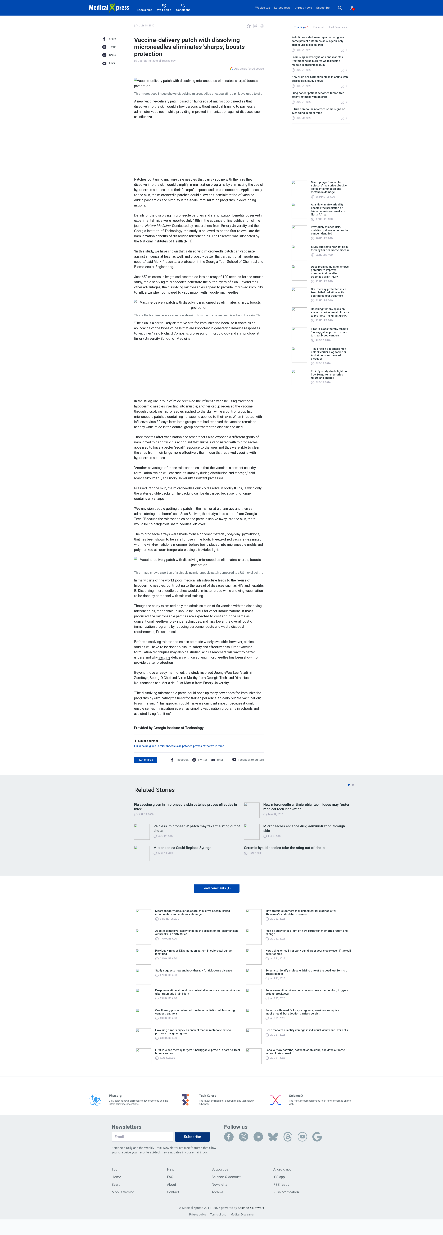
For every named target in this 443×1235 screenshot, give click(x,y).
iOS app (279, 1177)
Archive (217, 1192)
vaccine (164, 657)
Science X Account (226, 1177)
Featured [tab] (318, 27)
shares (145, 759)
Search (117, 1184)
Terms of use (218, 1214)
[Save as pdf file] (255, 26)
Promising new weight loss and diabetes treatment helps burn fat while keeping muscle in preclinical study (317, 61)
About (171, 1184)
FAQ (170, 1177)
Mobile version (123, 1192)
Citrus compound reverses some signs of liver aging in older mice (318, 111)
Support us (220, 1169)
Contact (173, 1192)
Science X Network (251, 1208)
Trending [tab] (299, 27)
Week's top (262, 7)
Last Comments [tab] (338, 27)
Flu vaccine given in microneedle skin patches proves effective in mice (179, 746)
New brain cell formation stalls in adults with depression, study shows (320, 78)
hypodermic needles (149, 190)
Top (114, 1169)
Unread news (303, 7)
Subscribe (323, 7)
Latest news (282, 7)
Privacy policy (197, 1214)
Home (116, 1177)
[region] (321, 79)
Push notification (286, 1192)
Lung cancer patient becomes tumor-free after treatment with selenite (318, 94)
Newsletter (220, 1184)
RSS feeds (281, 1184)
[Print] (262, 26)
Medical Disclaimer (242, 1214)
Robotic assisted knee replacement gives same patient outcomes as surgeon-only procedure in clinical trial (318, 41)
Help (170, 1169)
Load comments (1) (216, 888)
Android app (282, 1169)
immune (237, 328)
